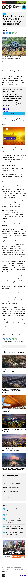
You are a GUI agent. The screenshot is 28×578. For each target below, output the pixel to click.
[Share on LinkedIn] (10, 33)
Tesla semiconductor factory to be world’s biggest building (14, 533)
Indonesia (5, 336)
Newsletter (5, 566)
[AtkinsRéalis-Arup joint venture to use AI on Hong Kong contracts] (14, 421)
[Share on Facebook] (4, 33)
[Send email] (16, 33)
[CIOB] (20, 575)
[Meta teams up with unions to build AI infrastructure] (14, 402)
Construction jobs (10, 476)
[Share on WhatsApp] (13, 33)
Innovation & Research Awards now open (14, 509)
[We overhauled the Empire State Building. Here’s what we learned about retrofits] (14, 440)
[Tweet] (7, 33)
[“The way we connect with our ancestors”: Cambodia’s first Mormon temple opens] (14, 460)
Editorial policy (18, 569)
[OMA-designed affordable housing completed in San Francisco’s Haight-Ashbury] (14, 381)
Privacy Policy (18, 568)
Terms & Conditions (7, 568)
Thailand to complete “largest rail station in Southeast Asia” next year (14, 527)
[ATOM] (8, 575)
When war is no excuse (11, 514)
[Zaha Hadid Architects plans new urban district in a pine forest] (14, 361)
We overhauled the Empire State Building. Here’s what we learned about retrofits (14, 520)
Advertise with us (19, 566)
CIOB (8, 334)
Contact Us (5, 569)
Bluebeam (13, 286)
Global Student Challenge (9, 71)
